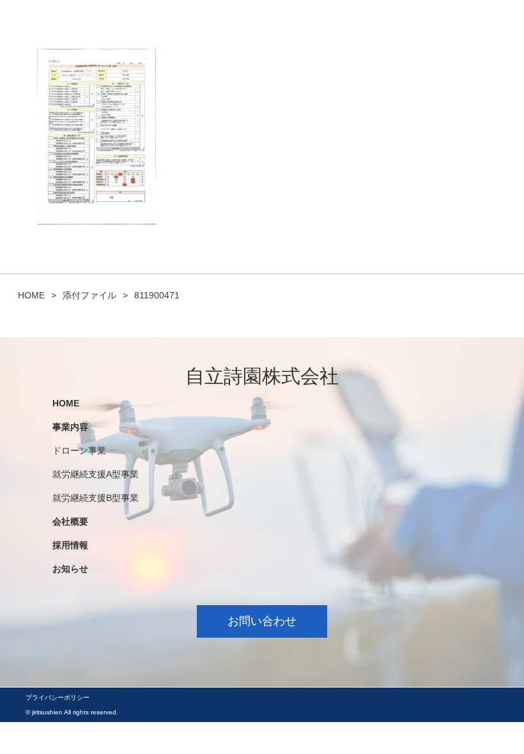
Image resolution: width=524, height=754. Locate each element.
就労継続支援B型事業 (95, 498)
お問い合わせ (262, 621)
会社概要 (70, 521)
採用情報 (70, 545)
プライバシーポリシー (57, 697)
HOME (65, 403)
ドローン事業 (79, 450)
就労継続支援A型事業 (95, 474)
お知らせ (70, 569)
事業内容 (70, 427)
